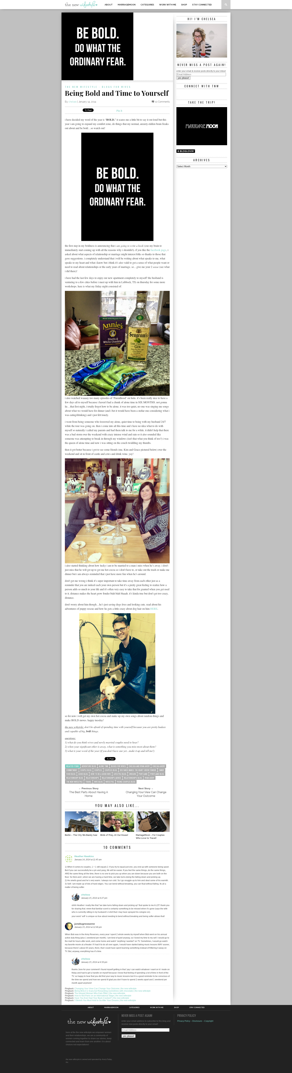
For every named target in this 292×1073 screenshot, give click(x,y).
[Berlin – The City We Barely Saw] (82, 830)
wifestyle (109, 781)
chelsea (73, 101)
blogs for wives (118, 766)
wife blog (98, 781)
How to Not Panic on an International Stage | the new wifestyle (103, 995)
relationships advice (111, 777)
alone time (103, 766)
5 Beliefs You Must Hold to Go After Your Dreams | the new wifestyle (105, 1000)
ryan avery (149, 777)
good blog (83, 773)
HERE (153, 608)
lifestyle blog (120, 773)
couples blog (111, 770)
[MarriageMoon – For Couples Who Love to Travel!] (153, 830)
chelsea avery (158, 766)
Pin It (119, 110)
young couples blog (126, 781)
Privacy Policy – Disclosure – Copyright (195, 1021)
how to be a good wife (101, 773)
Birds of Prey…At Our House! (114, 835)
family (161, 770)
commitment (72, 770)
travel (88, 781)
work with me (167, 4)
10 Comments (162, 101)
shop (184, 4)
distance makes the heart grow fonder (138, 770)
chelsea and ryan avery (139, 766)
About (109, 4)
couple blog (86, 770)
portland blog (157, 773)
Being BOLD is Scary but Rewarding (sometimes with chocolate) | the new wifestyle (113, 991)
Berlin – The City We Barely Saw (81, 835)
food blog (71, 773)
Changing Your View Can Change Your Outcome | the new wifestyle (106, 988)
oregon (132, 773)
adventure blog (89, 766)
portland (143, 773)
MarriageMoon (127, 4)
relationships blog (133, 777)
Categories (147, 4)
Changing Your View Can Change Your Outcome (146, 794)
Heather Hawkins (84, 856)
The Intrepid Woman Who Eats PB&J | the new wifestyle (100, 993)
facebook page (158, 250)
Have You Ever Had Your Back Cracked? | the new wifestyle (102, 998)
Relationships (92, 777)
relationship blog (74, 777)
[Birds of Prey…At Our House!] (117, 830)
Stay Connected (202, 4)
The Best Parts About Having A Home (88, 794)
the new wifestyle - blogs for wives (98, 87)
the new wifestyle (74, 781)
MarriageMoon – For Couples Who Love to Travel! (150, 836)
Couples (98, 770)
